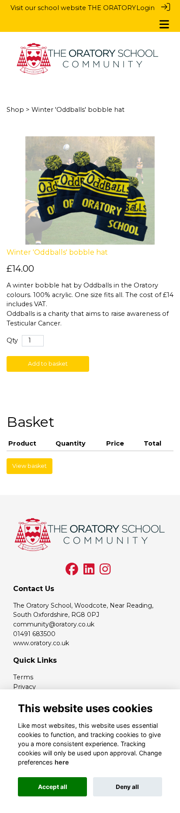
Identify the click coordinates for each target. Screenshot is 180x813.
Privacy (24, 687)
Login (145, 8)
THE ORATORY (112, 8)
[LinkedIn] (88, 571)
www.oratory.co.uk (41, 643)
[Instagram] (105, 571)
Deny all (127, 786)
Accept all (52, 786)
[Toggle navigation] (164, 24)
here (62, 762)
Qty (12, 340)
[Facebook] (72, 571)
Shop (15, 110)
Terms (23, 677)
